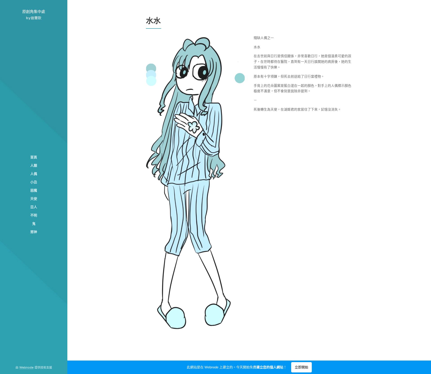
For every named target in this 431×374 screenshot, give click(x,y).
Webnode (26, 367)
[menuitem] (33, 157)
